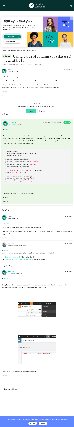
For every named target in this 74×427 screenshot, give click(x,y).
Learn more (11, 41)
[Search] (67, 5)
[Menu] (3, 5)
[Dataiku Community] (37, 5)
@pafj (7, 129)
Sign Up (11, 36)
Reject (43, 423)
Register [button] (42, 111)
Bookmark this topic (11, 389)
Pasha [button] (10, 70)
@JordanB (7, 223)
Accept (32, 423)
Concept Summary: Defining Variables (18, 259)
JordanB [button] (12, 122)
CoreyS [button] (10, 243)
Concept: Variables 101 (13, 257)
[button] (71, 18)
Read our (62, 419)
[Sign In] (71, 5)
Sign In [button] (31, 111)
